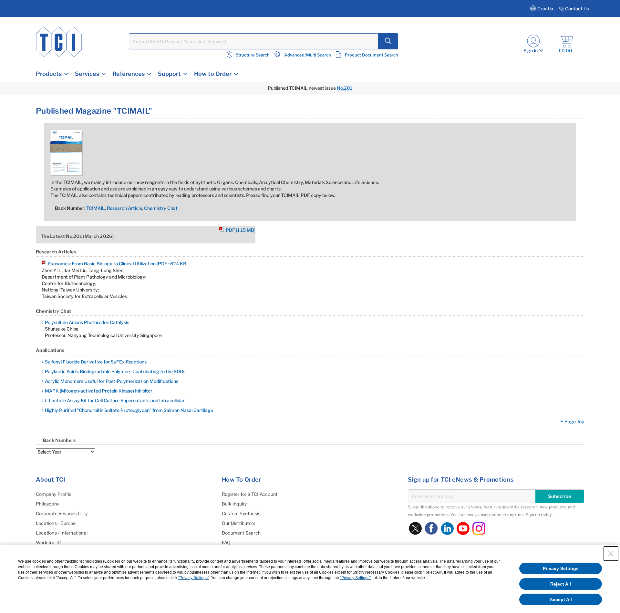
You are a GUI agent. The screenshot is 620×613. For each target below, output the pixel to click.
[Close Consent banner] (611, 554)
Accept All (561, 599)
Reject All (560, 584)
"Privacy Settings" (193, 578)
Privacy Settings (561, 568)
